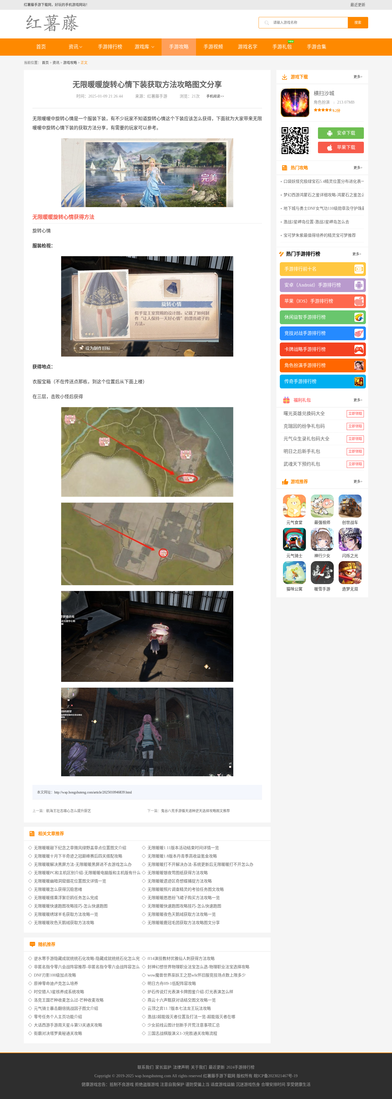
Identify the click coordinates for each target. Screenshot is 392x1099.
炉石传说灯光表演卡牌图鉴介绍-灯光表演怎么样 (190, 992)
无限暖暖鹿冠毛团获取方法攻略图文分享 (184, 923)
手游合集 (316, 47)
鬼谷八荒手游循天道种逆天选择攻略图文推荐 (195, 811)
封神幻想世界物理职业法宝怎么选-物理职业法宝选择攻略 (198, 967)
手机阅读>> (215, 96)
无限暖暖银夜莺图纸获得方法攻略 (178, 873)
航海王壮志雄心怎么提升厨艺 (68, 811)
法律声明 (181, 1067)
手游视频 (213, 47)
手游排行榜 (110, 47)
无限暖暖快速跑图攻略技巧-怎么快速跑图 (71, 906)
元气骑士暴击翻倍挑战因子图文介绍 (66, 1008)
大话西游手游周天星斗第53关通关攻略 (68, 1025)
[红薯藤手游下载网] (52, 22)
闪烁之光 (350, 556)
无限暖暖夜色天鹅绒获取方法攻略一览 (182, 914)
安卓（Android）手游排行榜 (312, 285)
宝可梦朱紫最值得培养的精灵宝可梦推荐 (320, 235)
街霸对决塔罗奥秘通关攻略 (58, 1033)
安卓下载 (346, 133)
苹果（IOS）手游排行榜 (308, 301)
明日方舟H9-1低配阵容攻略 (172, 983)
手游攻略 (179, 47)
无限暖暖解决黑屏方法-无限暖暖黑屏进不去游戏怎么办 (83, 864)
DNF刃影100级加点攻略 (55, 975)
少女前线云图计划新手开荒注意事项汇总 (184, 1025)
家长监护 (163, 1067)
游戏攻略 (70, 63)
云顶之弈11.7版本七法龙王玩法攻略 (179, 1008)
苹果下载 (346, 147)
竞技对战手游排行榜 (305, 333)
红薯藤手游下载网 (219, 1076)
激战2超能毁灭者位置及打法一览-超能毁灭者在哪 (191, 1017)
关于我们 (199, 1067)
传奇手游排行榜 (300, 381)
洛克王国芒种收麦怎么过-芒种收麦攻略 (69, 1000)
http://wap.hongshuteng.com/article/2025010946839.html (93, 792)
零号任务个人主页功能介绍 (58, 1017)
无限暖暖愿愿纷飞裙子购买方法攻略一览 (184, 898)
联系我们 (145, 1067)
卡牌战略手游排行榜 (305, 349)
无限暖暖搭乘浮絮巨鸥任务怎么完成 (66, 898)
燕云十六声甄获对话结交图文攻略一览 (182, 1000)
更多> (358, 77)
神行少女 (322, 556)
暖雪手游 (322, 589)
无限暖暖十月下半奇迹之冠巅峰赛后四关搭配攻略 (78, 856)
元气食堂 (294, 522)
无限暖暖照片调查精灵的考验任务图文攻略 (186, 889)
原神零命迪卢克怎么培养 (56, 983)
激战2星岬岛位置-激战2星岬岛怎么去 (316, 222)
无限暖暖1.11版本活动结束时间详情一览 (183, 848)
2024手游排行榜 (240, 1067)
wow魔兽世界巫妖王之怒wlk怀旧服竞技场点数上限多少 (197, 975)
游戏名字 (247, 47)
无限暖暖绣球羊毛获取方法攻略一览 (66, 914)
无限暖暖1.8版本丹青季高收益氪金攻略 (182, 856)
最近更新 (357, 5)
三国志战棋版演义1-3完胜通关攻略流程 (182, 1033)
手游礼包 (282, 47)
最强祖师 (322, 522)
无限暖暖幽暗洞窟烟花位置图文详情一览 (70, 881)
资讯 (73, 47)
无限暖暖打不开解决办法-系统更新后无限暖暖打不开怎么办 (200, 864)
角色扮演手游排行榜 (305, 365)
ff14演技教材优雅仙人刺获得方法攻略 (181, 958)
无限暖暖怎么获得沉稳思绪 (58, 889)
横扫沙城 (324, 93)
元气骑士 (294, 556)
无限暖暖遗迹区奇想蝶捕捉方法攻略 (180, 881)
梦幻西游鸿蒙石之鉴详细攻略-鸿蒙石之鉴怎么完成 (328, 195)
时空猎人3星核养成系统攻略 (59, 992)
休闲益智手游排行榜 (305, 317)
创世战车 (350, 522)
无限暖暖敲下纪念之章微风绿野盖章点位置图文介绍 (80, 848)
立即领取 (355, 414)
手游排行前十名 (300, 269)
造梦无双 (350, 589)
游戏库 (142, 47)
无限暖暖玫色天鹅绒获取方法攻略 (64, 923)
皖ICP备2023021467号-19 (276, 1076)
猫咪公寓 (294, 589)
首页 (41, 47)
